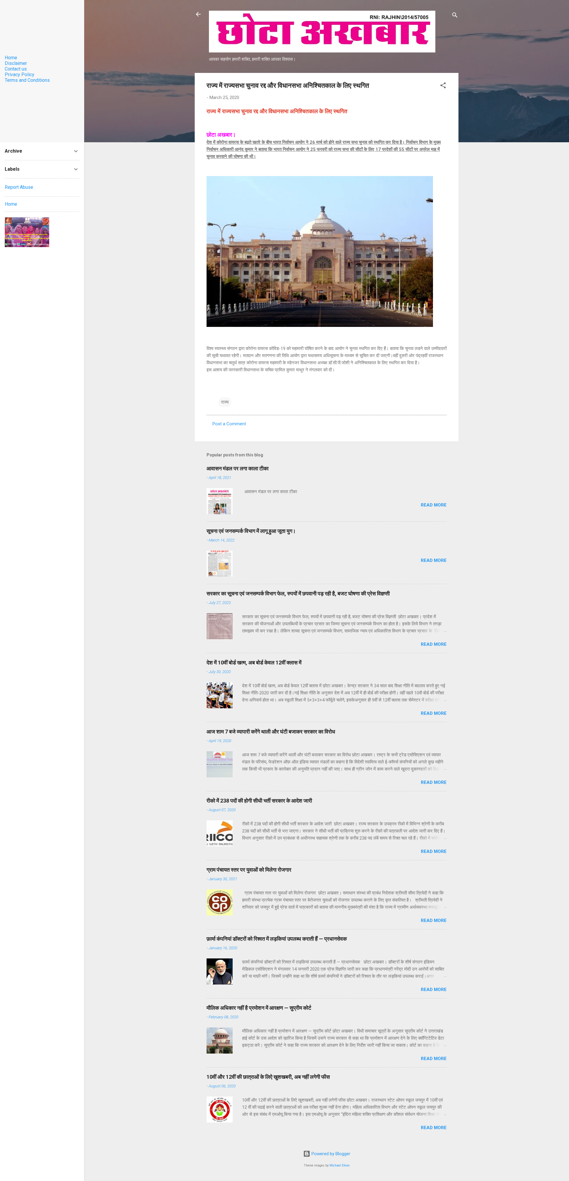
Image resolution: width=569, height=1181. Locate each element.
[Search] (454, 16)
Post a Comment (229, 423)
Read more (434, 505)
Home (11, 57)
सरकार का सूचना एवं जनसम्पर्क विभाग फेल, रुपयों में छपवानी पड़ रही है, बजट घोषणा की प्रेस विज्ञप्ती (298, 593)
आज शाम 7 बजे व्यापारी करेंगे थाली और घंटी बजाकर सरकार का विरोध (271, 731)
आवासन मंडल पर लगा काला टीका (237, 468)
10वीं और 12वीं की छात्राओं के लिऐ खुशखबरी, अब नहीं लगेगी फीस (268, 1077)
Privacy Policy (19, 74)
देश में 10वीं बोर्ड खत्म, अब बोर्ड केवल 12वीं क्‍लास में (254, 662)
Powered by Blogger (330, 1153)
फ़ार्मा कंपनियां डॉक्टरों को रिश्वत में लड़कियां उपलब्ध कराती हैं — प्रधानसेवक (277, 939)
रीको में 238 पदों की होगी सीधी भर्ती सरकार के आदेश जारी (260, 801)
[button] (443, 86)
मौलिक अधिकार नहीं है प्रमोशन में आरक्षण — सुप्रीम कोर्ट (259, 1008)
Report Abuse (19, 187)
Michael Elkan (340, 1165)
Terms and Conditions (27, 80)
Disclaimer (16, 63)
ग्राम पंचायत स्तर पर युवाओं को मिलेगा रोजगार (249, 870)
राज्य (224, 402)
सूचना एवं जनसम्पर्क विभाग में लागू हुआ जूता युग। (251, 531)
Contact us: (16, 69)
